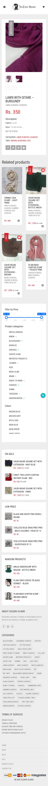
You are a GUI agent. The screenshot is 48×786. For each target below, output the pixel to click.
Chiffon (37, 641)
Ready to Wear (15, 380)
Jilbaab (12, 363)
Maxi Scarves (33, 275)
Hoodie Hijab (15, 354)
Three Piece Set (34, 216)
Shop (4, 750)
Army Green (14, 433)
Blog (4, 755)
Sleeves (19, 694)
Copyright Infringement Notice (14, 733)
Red (29, 140)
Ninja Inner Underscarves (23, 673)
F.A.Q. (4, 759)
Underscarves (15, 398)
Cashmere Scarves (23, 641)
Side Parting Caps (27, 690)
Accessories (14, 341)
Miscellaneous (16, 332)
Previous (7, 44)
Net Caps (6, 673)
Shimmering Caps (34, 686)
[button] (18, 221)
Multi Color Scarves (22, 669)
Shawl (12, 389)
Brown (14, 140)
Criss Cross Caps (24, 649)
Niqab (30, 211)
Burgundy (22, 140)
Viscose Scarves (24, 706)
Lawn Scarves (12, 105)
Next (41, 44)
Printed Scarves (24, 682)
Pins (34, 677)
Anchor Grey (15, 416)
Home (4, 745)
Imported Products (18, 358)
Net (35, 669)
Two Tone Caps (28, 702)
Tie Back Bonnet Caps (26, 698)
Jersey (37, 657)
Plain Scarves (8, 682)
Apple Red (13, 420)
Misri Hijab (14, 372)
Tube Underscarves (11, 702)
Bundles (13, 345)
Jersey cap (7, 661)
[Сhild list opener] (16, 336)
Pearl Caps (25, 677)
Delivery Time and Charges (12, 727)
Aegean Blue (14, 411)
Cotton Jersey (25, 645)
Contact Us (6, 768)
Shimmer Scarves (10, 690)
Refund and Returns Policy (12, 730)
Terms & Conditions (9, 723)
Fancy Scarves (10, 206)
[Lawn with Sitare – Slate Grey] (14, 87)
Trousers (13, 394)
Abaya (11, 336)
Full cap (41, 653)
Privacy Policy (7, 720)
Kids (11, 367)
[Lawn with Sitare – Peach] (8, 87)
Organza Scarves (10, 677)
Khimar (17, 661)
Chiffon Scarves (34, 273)
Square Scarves (34, 213)
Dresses (13, 350)
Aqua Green (14, 429)
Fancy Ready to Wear (11, 653)
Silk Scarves (8, 694)
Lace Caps (34, 661)
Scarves (23, 105)
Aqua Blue (13, 425)
